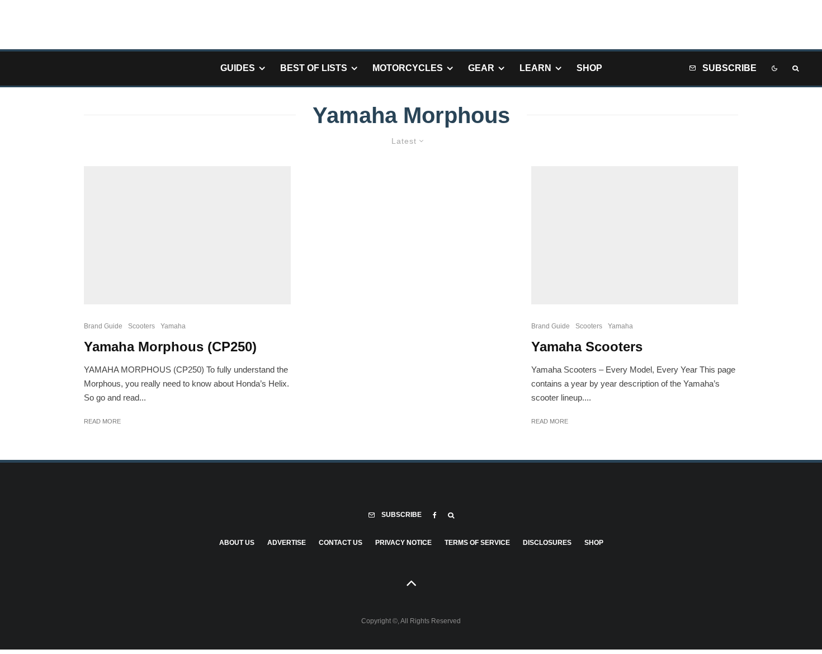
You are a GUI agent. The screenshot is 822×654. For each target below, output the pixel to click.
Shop (589, 68)
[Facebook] (434, 515)
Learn (535, 68)
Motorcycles (407, 68)
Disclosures (547, 543)
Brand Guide (103, 326)
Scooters (141, 326)
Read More (102, 421)
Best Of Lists (313, 68)
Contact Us (340, 543)
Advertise (286, 543)
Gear (481, 68)
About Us (236, 543)
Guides (237, 68)
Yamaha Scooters (587, 346)
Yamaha (173, 326)
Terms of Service (477, 543)
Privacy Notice (403, 543)
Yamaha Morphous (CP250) (170, 346)
